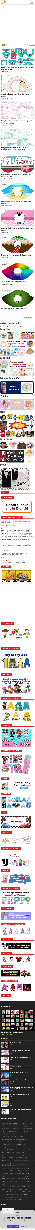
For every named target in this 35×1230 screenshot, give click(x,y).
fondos (22, 1147)
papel (3, 1176)
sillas (3, 1189)
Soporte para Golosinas (8, 1126)
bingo (3, 1131)
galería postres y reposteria (19, 1149)
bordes (4, 1134)
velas (28, 1197)
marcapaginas (5, 1170)
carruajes (4, 1136)
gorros (17, 1155)
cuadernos (23, 1139)
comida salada (5, 1139)
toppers (16, 1194)
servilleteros (23, 1186)
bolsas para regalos (13, 1131)
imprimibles (20, 1157)
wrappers (11, 1199)
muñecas (19, 1173)
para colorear (12, 1176)
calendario (20, 1134)
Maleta (3, 1123)
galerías (4, 1152)
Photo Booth (26, 1123)
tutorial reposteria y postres (9, 1197)
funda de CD (5, 1149)
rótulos (12, 1184)
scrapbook (4, 1186)
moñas (11, 1173)
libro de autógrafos (20, 1165)
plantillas (12, 1178)
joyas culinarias (26, 1160)
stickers (10, 1192)
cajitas (11, 1134)
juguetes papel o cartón (15, 1163)
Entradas (5, 1209)
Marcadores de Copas (14, 1123)
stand (3, 1192)
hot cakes (11, 1157)
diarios (25, 1141)
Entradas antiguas (28, 317)
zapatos (20, 1199)
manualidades (12, 1168)
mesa (23, 1170)
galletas (12, 1152)
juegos (3, 1163)
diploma (4, 1144)
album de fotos (6, 1128)
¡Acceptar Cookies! (13, 1226)
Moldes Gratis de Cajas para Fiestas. (12, 1032)
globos (19, 1152)
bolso (23, 1131)
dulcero (19, 1144)
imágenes (4, 1160)
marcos (15, 1170)
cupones (4, 1141)
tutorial (25, 1194)
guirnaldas (25, 1155)
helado (4, 1157)
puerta (3, 1181)
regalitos (4, 1184)
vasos (21, 1197)
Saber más (24, 1226)
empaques (4, 1147)
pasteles (22, 1176)
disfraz (11, 1144)
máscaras (27, 1173)
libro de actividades (7, 1165)
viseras (4, 1199)
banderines (16, 1128)
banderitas (26, 1128)
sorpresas (10, 1189)
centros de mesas (15, 1136)
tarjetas (19, 1192)
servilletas (14, 1186)
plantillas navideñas (22, 1178)
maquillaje (23, 1168)
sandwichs (21, 1184)
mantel (3, 1168)
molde (3, 1173)
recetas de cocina (13, 1181)
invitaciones (15, 1160)
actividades (20, 1126)
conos (15, 1139)
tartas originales (6, 1194)
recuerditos (24, 1181)
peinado (4, 1178)
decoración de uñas (14, 1141)
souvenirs (20, 1189)
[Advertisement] (17, 26)
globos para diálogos (7, 1155)
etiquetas (13, 1147)
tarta (27, 1192)
